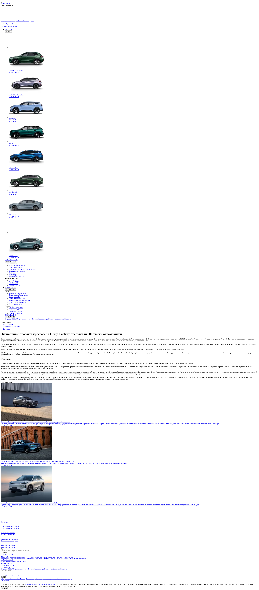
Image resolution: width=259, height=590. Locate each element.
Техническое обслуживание (18, 295)
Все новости (5, 522)
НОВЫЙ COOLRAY (23, 558)
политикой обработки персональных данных (40, 584)
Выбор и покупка (7, 562)
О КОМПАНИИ (10, 315)
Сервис (3, 565)
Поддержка (10, 565)
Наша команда (43, 319)
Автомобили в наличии (17, 265)
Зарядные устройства (16, 276)
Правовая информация (56, 319)
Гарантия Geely (14, 309)
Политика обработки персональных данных (41, 579)
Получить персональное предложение (22, 269)
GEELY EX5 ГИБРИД (8, 558)
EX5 (32, 558)
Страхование (13, 284)
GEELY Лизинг (14, 285)
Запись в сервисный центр (18, 293)
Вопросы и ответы (15, 313)
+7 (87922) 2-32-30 (7, 324)
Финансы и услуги (19, 562)
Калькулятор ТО (14, 297)
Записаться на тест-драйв (17, 271)
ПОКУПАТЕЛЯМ (11, 260)
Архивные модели (80, 558)
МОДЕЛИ (8, 29)
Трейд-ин (12, 273)
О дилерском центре (24, 319)
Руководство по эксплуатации (19, 300)
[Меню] (1, 2)
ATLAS (52, 558)
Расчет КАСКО (14, 282)
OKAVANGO (60, 558)
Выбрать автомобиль (8, 534)
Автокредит (13, 280)
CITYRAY (46, 558)
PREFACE (38, 558)
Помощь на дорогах (16, 308)
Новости (35, 319)
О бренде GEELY (11, 319)
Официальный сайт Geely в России (13, 579)
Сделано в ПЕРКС (7, 581)
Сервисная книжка (15, 311)
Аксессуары (13, 275)
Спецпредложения (15, 267)
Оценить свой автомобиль (10, 528)
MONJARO (69, 558)
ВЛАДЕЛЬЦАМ (10, 287)
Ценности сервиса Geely (17, 298)
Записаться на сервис (8, 547)
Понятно (4, 588)
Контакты (67, 319)
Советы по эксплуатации (17, 302)
